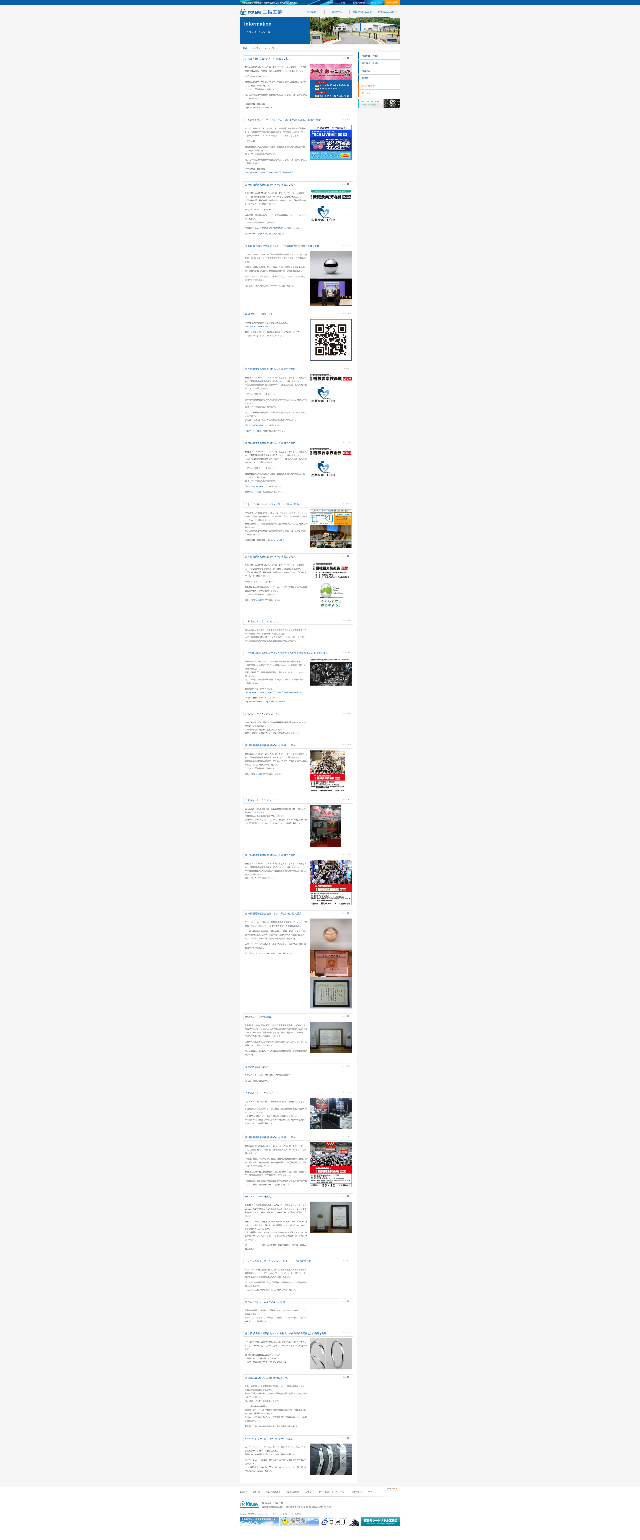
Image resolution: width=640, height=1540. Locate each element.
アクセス (343, 3)
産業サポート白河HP (254, 233)
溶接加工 (366, 78)
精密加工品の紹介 (387, 11)
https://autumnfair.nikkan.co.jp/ (258, 107)
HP (254, 878)
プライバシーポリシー (281, 1514)
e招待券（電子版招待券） (272, 228)
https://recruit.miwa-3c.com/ (257, 326)
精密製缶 (366, 70)
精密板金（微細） (370, 63)
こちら (272, 1277)
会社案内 (311, 11)
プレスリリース (272, 286)
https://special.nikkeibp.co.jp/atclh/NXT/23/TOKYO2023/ (270, 172)
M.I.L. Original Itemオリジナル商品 (370, 103)
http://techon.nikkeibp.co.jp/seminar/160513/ (265, 701)
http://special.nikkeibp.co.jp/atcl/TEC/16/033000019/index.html (273, 692)
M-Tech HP (258, 425)
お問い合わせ (359, 3)
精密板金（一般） (370, 55)
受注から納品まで (362, 11)
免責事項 (298, 1514)
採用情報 (391, 2)
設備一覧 (337, 11)
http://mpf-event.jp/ (275, 540)
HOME (330, 3)
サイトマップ (377, 3)
